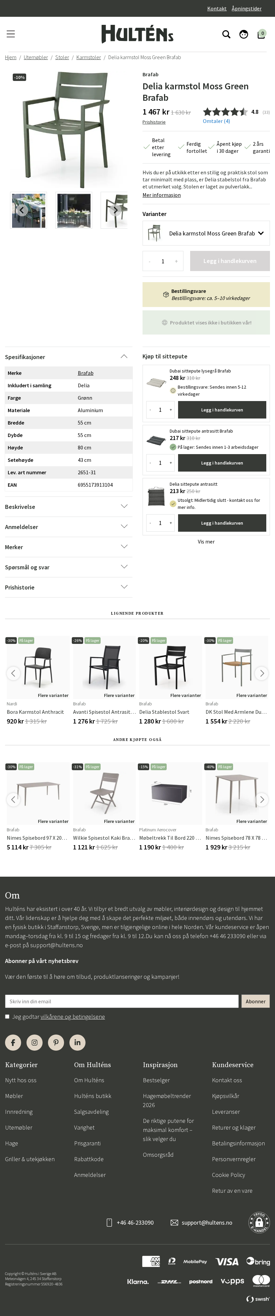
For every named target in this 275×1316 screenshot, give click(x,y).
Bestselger (156, 1080)
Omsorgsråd (158, 1154)
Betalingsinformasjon (238, 1143)
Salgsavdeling (91, 1111)
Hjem (10, 57)
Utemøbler (36, 57)
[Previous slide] (22, 210)
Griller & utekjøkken (30, 1159)
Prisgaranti (87, 1143)
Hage (11, 1143)
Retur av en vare (232, 1190)
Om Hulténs (89, 1080)
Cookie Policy (228, 1175)
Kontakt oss (227, 1080)
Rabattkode (89, 1159)
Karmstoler (88, 57)
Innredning (19, 1111)
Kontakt (217, 8)
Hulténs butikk (92, 1096)
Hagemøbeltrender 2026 (167, 1100)
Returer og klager (234, 1127)
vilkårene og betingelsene (73, 1016)
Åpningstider (247, 8)
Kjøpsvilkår (225, 1096)
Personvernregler (234, 1159)
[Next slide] (115, 210)
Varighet (84, 1127)
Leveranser (226, 1111)
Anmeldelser (90, 1175)
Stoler (62, 57)
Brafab (151, 74)
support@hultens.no (56, 945)
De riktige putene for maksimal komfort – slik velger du (168, 1130)
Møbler (14, 1096)
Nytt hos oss (21, 1080)
